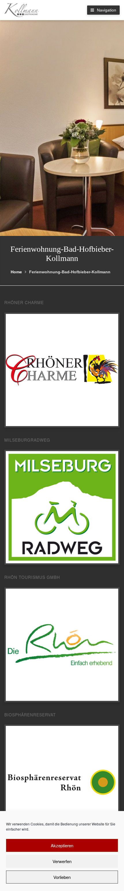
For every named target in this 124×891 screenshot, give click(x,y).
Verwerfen (62, 861)
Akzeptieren (62, 845)
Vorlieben (62, 877)
